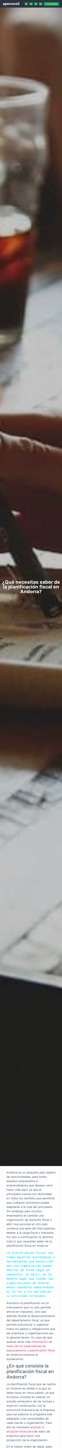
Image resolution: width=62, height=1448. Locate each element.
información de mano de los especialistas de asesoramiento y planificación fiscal (30, 1346)
